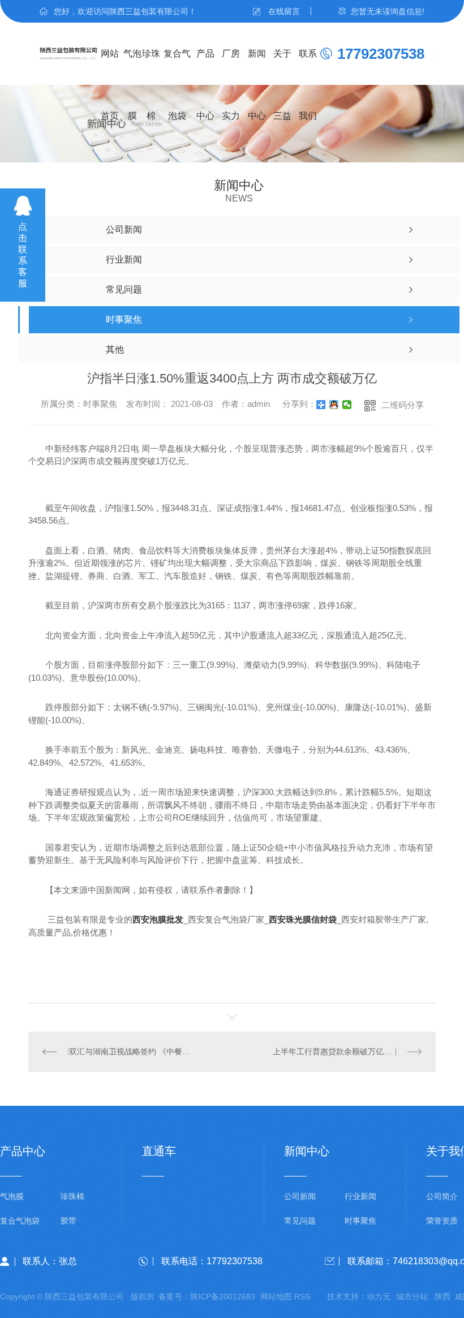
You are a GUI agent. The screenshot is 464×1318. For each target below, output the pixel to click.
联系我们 (308, 67)
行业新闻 (360, 1196)
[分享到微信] (347, 404)
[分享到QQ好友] (334, 404)
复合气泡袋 (177, 67)
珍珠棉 (151, 67)
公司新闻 (300, 1196)
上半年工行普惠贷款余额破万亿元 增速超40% (347, 1051)
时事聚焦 (360, 1221)
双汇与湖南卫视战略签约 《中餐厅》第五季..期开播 (130, 1051)
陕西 (442, 1296)
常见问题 (300, 1221)
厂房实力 (231, 67)
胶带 (68, 1221)
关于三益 (282, 67)
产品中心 (205, 67)
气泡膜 (132, 67)
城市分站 (412, 1296)
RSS (302, 1296)
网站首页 (110, 67)
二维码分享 (402, 405)
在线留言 (284, 11)
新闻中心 (257, 67)
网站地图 (276, 1296)
